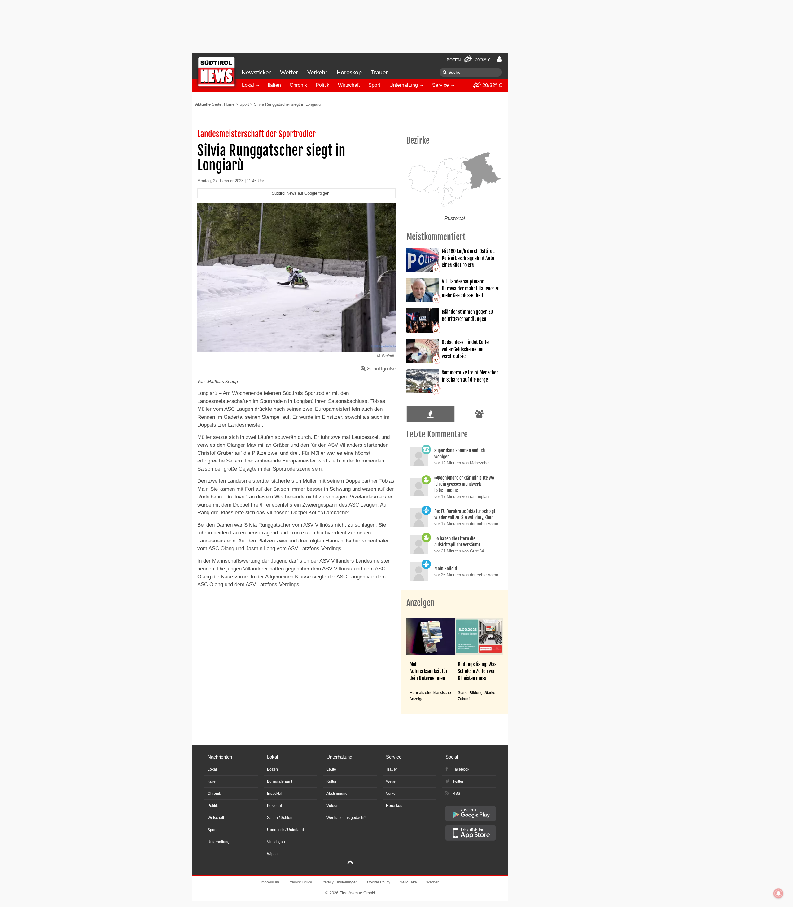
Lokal (248, 85)
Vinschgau (276, 842)
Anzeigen (420, 603)
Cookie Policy (378, 881)
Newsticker (256, 72)
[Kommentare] (430, 414)
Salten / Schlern (280, 818)
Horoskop (349, 72)
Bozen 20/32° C (469, 60)
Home (229, 104)
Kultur (331, 781)
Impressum (270, 881)
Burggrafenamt (279, 781)
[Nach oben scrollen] (350, 863)
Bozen (272, 769)
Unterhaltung (403, 85)
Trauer (379, 72)
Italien (274, 85)
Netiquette (408, 881)
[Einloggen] (499, 59)
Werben (433, 881)
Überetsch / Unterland (285, 830)
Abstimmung (337, 793)
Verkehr (317, 72)
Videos (332, 805)
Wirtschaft (349, 85)
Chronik (298, 85)
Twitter (458, 781)
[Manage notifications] (778, 893)
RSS (456, 793)
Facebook (461, 769)
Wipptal (273, 854)
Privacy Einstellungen (339, 881)
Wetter (289, 72)
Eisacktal (274, 793)
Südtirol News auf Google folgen (300, 193)
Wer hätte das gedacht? (346, 818)
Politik (322, 85)
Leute (331, 769)
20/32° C (491, 85)
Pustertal (274, 805)
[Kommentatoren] (479, 414)
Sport (374, 85)
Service (440, 85)
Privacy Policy (300, 881)
